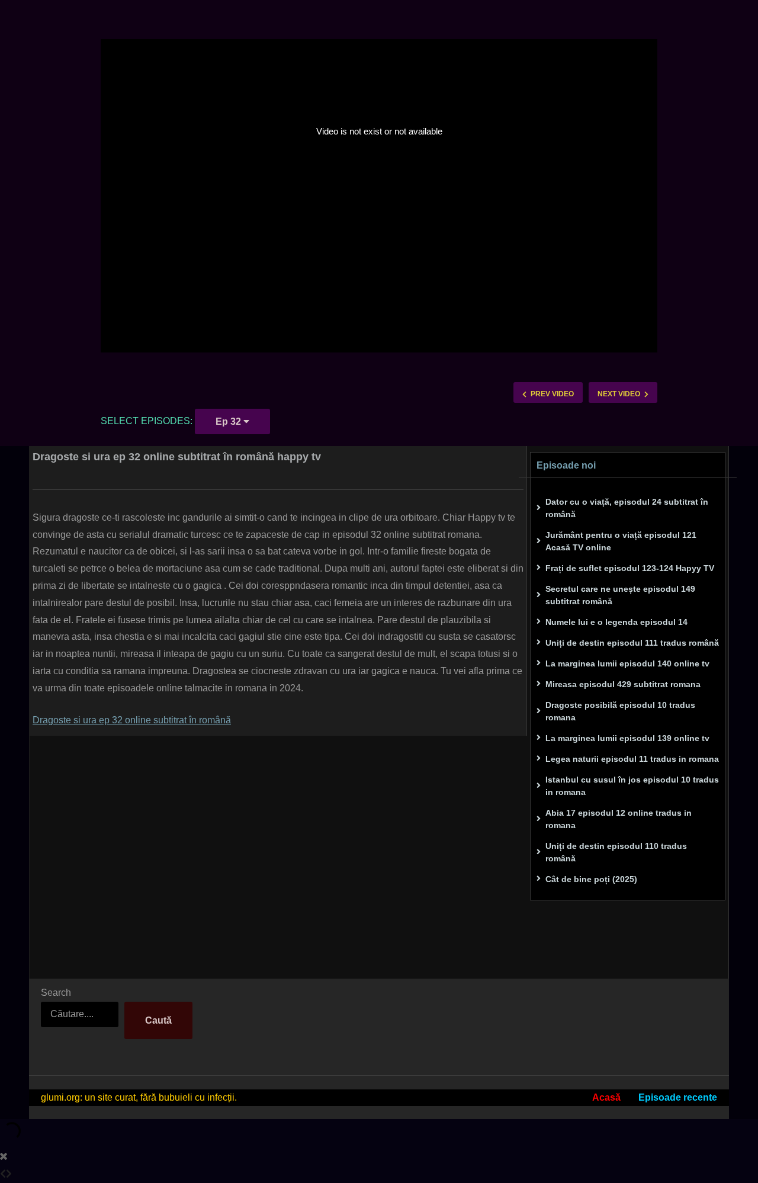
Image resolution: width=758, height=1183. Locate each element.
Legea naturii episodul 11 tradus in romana (632, 759)
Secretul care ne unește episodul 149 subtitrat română (620, 595)
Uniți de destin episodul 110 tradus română (616, 852)
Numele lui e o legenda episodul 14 (616, 622)
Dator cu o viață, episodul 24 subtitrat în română (626, 508)
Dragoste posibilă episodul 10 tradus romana (620, 711)
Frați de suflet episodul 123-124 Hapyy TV (629, 568)
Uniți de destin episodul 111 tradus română (632, 642)
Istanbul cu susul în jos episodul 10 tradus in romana (632, 786)
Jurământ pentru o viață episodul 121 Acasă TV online (620, 541)
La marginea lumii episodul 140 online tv (627, 663)
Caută (158, 1020)
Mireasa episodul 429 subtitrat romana (623, 684)
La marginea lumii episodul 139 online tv (627, 738)
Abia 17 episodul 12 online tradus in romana (618, 819)
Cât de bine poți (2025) (591, 879)
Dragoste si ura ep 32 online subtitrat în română (132, 720)
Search (56, 993)
